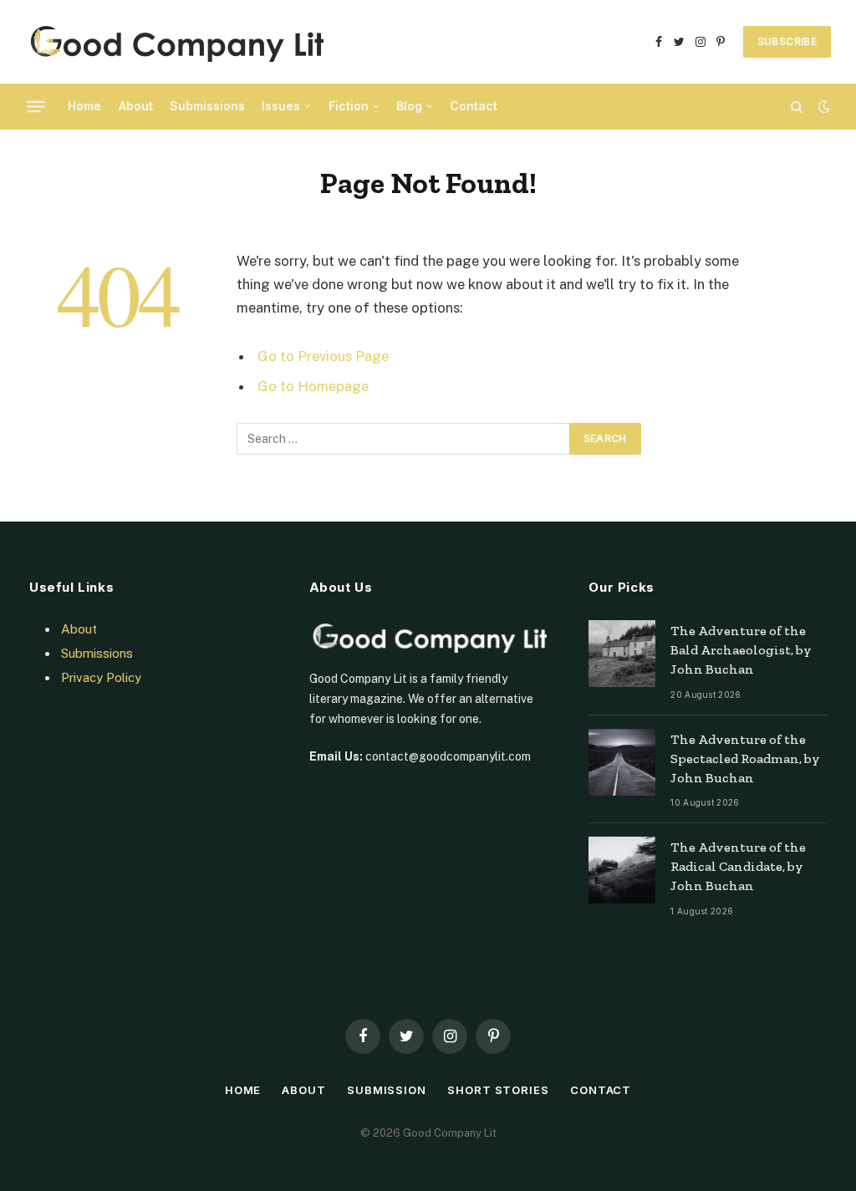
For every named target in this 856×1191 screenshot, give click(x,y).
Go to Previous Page (323, 356)
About (136, 106)
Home (84, 106)
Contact (473, 106)
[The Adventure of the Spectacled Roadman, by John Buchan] (621, 762)
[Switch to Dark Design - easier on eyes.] (822, 106)
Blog (409, 106)
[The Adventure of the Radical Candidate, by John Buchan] (621, 870)
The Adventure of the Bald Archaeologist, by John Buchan (741, 650)
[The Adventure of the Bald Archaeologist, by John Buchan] (621, 653)
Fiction (349, 106)
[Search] (797, 106)
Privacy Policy (101, 677)
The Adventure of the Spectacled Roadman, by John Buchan (745, 758)
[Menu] (36, 106)
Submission (386, 1090)
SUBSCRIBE (787, 41)
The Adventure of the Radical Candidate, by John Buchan (738, 866)
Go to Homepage (313, 386)
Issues (281, 106)
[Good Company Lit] (174, 41)
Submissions (207, 106)
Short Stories (498, 1090)
